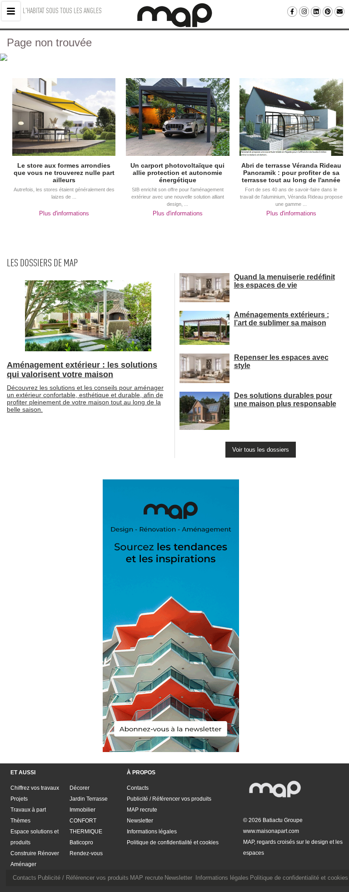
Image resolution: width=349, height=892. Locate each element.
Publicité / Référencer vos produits (169, 799)
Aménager (23, 864)
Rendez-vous (86, 853)
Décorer (80, 788)
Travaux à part (28, 810)
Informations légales (152, 831)
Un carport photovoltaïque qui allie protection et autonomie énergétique (177, 173)
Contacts (138, 788)
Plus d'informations (64, 213)
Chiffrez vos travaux (34, 788)
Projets (19, 799)
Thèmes (20, 820)
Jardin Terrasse (89, 799)
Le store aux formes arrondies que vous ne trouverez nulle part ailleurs (64, 173)
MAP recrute (142, 810)
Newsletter (140, 820)
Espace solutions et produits (34, 837)
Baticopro (81, 842)
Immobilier (82, 810)
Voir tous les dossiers (260, 449)
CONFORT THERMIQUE (86, 826)
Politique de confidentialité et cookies (173, 842)
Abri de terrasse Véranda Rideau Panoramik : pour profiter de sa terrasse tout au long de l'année (291, 173)
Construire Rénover (34, 853)
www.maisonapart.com (271, 831)
